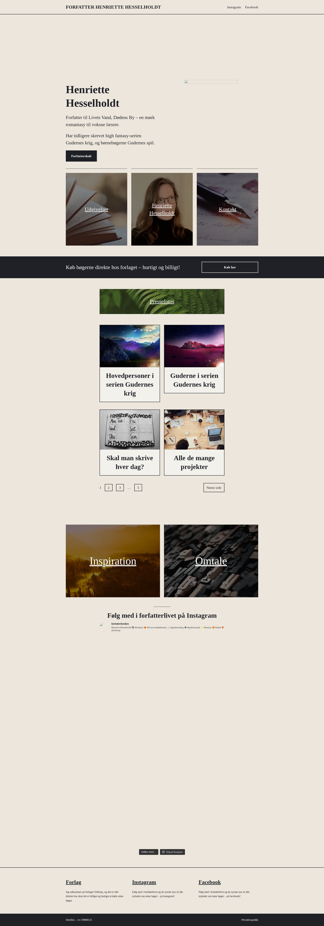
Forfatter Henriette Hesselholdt (113, 7)
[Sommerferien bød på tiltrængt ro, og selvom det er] (130, 685)
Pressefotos (162, 301)
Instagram (144, 882)
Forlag (73, 882)
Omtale (211, 561)
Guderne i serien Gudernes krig (194, 380)
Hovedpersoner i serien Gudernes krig (130, 384)
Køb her (230, 267)
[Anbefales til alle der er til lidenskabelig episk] (193, 659)
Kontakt (227, 209)
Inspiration (113, 561)
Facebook (210, 882)
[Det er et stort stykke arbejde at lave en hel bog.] (193, 752)
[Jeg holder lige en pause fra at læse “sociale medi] (130, 764)
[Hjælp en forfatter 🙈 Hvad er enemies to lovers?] (193, 820)
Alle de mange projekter (194, 462)
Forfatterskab (81, 156)
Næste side (214, 487)
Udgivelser (96, 209)
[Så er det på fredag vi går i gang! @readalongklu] (130, 815)
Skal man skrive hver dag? (130, 462)
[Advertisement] (162, 43)
